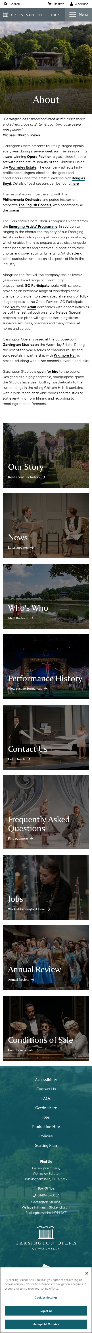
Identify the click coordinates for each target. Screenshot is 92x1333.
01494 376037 (48, 1195)
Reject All (46, 1311)
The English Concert (35, 205)
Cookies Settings (46, 1297)
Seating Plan (46, 1145)
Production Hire (46, 1126)
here (75, 183)
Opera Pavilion (39, 156)
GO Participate (37, 285)
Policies (46, 1136)
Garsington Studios (18, 344)
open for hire (47, 371)
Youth (15, 307)
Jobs (46, 1117)
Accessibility (46, 1079)
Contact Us (46, 1089)
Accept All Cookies (46, 1324)
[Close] (87, 1273)
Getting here (46, 1107)
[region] (46, 1300)
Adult (31, 307)
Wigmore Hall (65, 355)
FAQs (46, 1098)
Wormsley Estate (22, 167)
